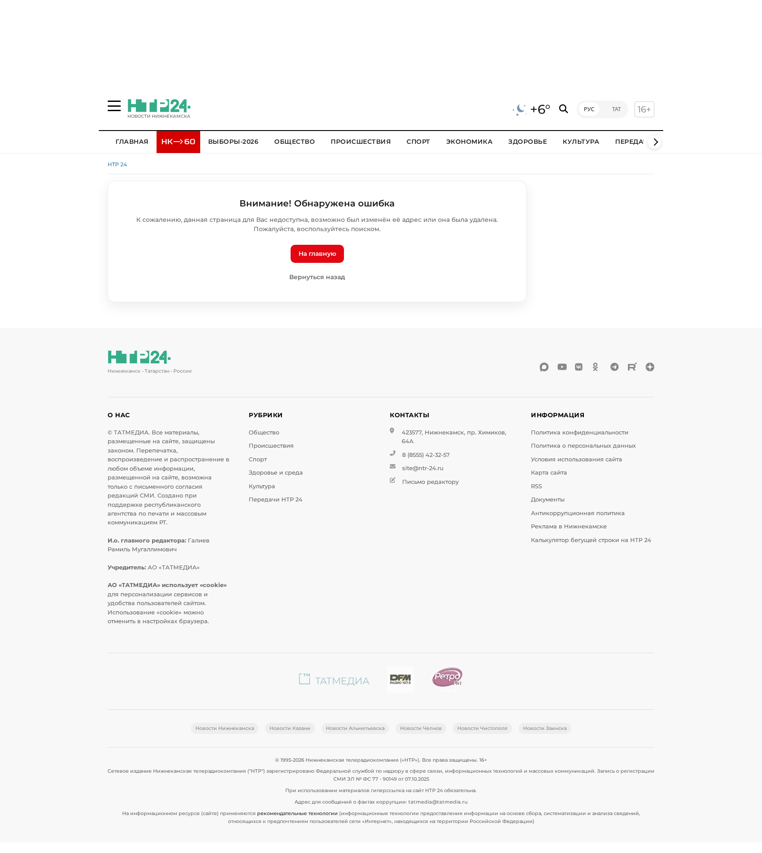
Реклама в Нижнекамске (569, 526)
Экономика (469, 141)
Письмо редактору (430, 482)
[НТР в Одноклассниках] (597, 367)
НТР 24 (117, 164)
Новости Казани (289, 728)
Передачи (634, 141)
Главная (132, 141)
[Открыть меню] (114, 106)
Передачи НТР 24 (276, 499)
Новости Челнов (421, 728)
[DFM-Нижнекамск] (400, 681)
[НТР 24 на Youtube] (561, 367)
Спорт (418, 141)
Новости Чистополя (482, 728)
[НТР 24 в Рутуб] (632, 367)
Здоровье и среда (276, 472)
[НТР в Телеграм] (614, 367)
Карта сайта (549, 472)
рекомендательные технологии (297, 813)
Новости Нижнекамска (224, 728)
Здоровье (527, 141)
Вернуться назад (317, 277)
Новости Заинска (545, 728)
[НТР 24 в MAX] (544, 367)
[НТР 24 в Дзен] (650, 367)
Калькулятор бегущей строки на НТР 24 (591, 540)
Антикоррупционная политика (578, 513)
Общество (294, 141)
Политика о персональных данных (583, 445)
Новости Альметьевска (355, 728)
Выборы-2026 (233, 141)
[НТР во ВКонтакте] (579, 367)
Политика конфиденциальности (579, 432)
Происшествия (361, 141)
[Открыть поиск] (563, 109)
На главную (317, 254)
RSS (536, 486)
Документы (547, 499)
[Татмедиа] (334, 681)
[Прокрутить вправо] (654, 142)
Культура (581, 141)
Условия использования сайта (576, 459)
